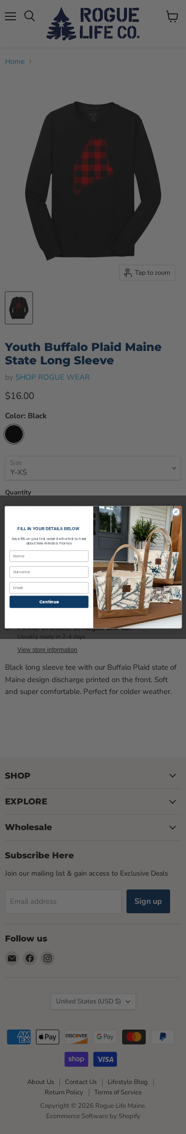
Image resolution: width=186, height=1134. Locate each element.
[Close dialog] (176, 512)
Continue (49, 601)
